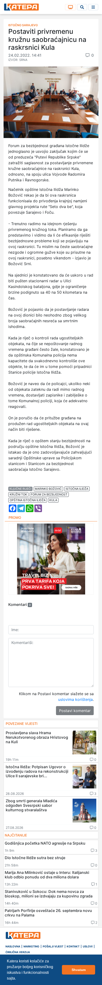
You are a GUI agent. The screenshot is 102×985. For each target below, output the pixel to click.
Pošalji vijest (53, 946)
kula (53, 500)
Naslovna (12, 946)
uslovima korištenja (75, 699)
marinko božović (48, 488)
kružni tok (18, 494)
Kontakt (73, 946)
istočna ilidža (77, 488)
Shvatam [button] (79, 970)
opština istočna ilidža (28, 500)
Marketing (31, 946)
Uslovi (88, 946)
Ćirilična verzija (17, 952)
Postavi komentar (75, 710)
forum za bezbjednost (49, 494)
